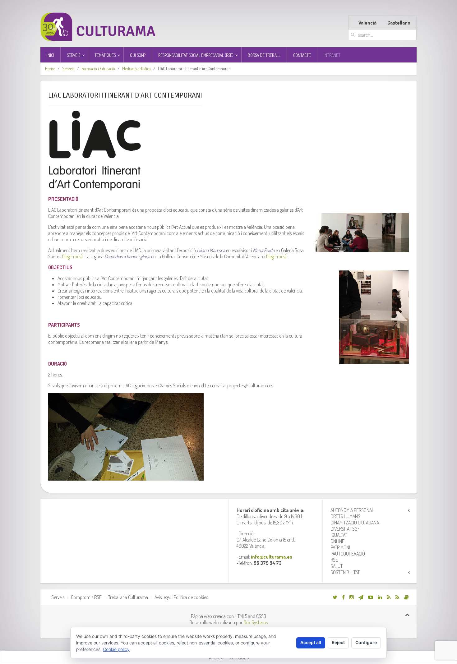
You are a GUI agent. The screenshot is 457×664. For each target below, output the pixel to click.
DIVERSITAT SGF (345, 529)
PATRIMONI (340, 547)
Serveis (68, 68)
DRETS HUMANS (345, 516)
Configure (366, 642)
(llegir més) (72, 256)
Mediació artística (136, 68)
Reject (338, 642)
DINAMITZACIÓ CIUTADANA (354, 522)
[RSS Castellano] (397, 597)
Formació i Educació (98, 68)
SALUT (336, 566)
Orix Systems (255, 622)
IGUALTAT (338, 535)
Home (50, 68)
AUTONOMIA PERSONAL (352, 510)
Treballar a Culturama (128, 597)
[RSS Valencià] (389, 597)
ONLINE (337, 541)
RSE (334, 560)
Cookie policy (116, 649)
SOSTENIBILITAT (345, 572)
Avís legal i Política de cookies (181, 597)
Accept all (310, 642)
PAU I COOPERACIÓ (347, 554)
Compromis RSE (86, 597)
